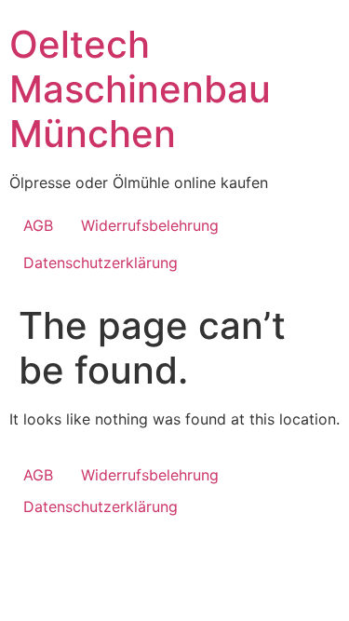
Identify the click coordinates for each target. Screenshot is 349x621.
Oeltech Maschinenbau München (140, 88)
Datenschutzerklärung (100, 262)
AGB (38, 225)
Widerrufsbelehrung (150, 225)
